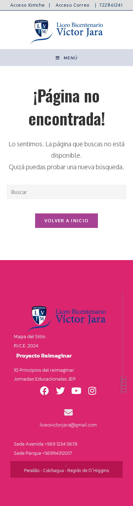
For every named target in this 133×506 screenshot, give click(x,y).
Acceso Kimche (27, 5)
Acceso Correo (73, 5)
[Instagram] (92, 390)
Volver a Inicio (66, 220)
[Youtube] (76, 390)
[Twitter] (60, 390)
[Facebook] (44, 390)
